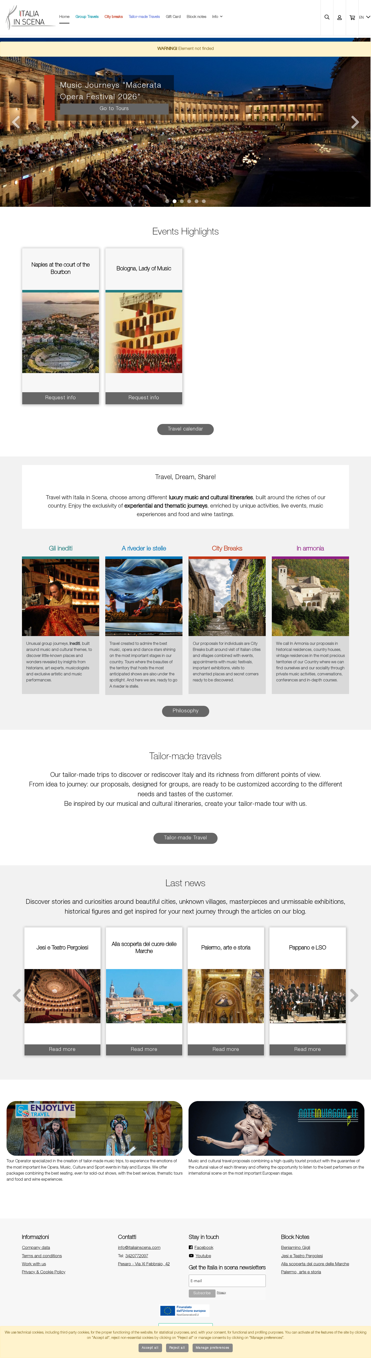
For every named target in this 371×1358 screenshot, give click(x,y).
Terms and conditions (42, 1256)
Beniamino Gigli (295, 1248)
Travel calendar (185, 429)
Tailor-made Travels (144, 17)
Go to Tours (114, 109)
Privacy (221, 1292)
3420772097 (136, 1256)
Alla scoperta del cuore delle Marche (315, 1264)
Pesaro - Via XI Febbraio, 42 (144, 1264)
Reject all (177, 1347)
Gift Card (173, 17)
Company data (36, 1248)
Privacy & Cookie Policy (43, 1272)
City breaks (113, 17)
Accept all (150, 1347)
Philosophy (186, 711)
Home (64, 17)
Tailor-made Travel (185, 838)
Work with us (34, 1264)
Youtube (203, 1256)
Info (215, 17)
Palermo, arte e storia (301, 1272)
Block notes (196, 17)
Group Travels (86, 17)
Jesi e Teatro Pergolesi (302, 1256)
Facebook (204, 1248)
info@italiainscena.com (139, 1248)
